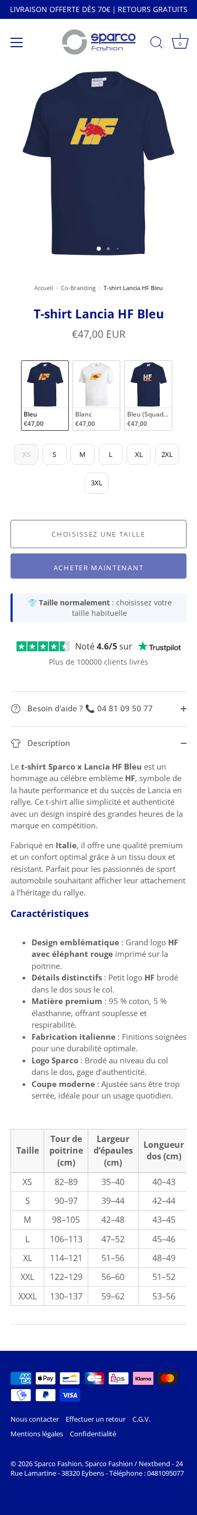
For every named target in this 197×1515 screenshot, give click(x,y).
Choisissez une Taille (98, 534)
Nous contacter (35, 1419)
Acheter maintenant (98, 567)
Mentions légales (37, 1433)
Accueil (43, 288)
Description (47, 743)
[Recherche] (156, 44)
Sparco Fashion (58, 1463)
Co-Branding (78, 288)
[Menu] (16, 42)
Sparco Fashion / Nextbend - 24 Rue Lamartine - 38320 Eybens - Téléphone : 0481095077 (97, 1468)
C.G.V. (141, 1419)
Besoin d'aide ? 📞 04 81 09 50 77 (89, 708)
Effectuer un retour (96, 1419)
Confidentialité (93, 1433)
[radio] (45, 395)
